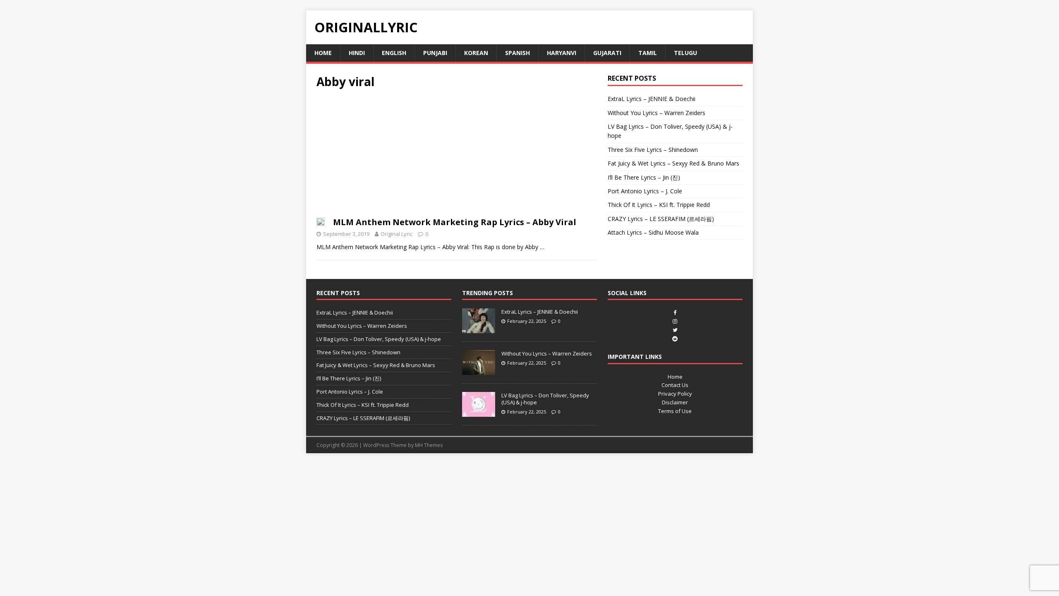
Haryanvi (561, 53)
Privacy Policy (675, 393)
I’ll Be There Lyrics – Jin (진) (644, 177)
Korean (476, 53)
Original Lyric (396, 234)
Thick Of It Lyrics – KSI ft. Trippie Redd (659, 205)
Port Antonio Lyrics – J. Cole (645, 191)
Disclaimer (675, 402)
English (394, 53)
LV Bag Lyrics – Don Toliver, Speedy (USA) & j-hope (378, 339)
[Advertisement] (456, 156)
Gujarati (607, 53)
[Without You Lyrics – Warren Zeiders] (478, 370)
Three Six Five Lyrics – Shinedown (653, 150)
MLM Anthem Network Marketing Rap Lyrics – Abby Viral (454, 222)
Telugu (685, 53)
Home (323, 53)
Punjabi (435, 53)
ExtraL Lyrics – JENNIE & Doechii (651, 99)
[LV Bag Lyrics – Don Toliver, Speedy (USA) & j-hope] (478, 412)
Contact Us (674, 385)
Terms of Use (675, 411)
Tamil (647, 53)
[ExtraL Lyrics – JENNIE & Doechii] (478, 328)
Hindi (357, 53)
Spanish (517, 53)
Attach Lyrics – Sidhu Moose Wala (653, 232)
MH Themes (429, 445)
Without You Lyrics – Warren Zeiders (656, 113)
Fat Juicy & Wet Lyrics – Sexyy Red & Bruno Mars (673, 163)
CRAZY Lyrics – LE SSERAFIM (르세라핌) (661, 219)
